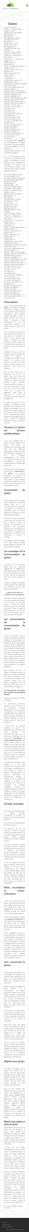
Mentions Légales (7, 1226)
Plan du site (6, 1224)
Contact (4, 1222)
